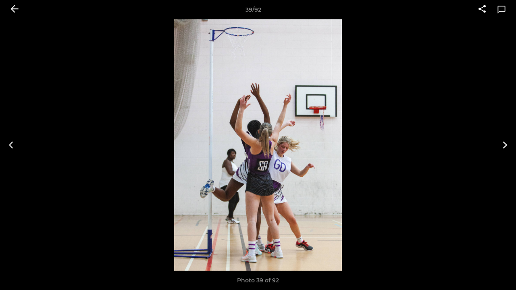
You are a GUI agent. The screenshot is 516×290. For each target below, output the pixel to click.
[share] (482, 9)
